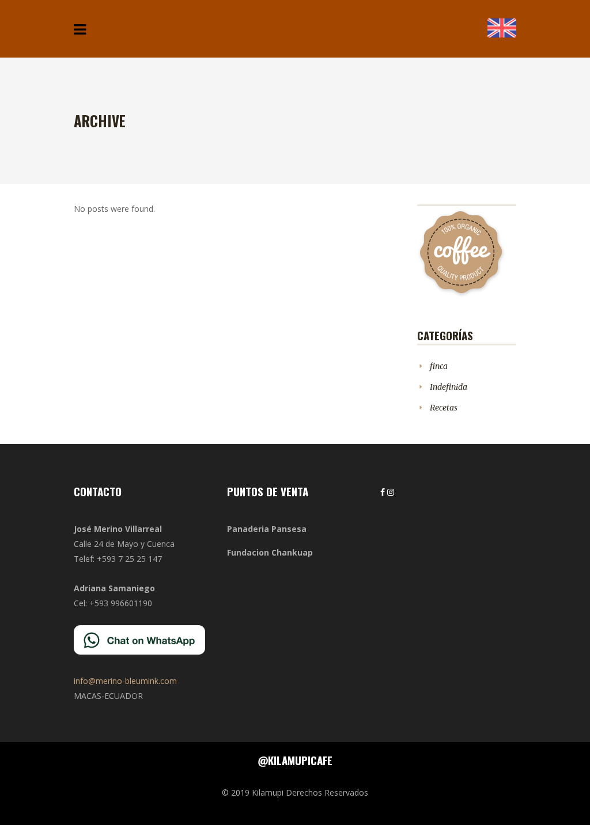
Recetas (443, 407)
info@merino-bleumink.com (125, 680)
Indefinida (448, 387)
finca (439, 366)
